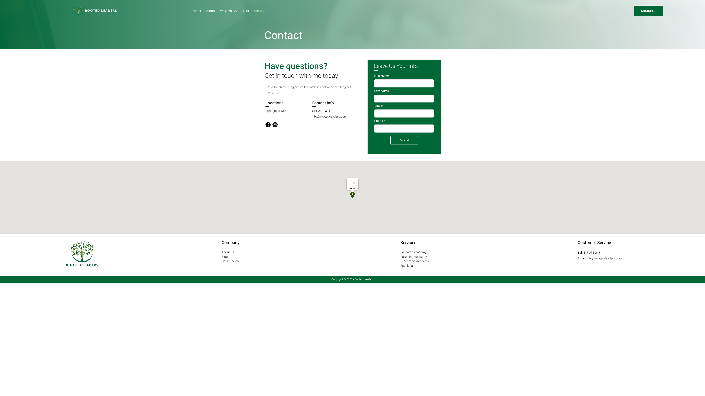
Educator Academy (413, 252)
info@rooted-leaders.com (329, 116)
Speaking (406, 265)
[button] (228, 11)
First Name (381, 75)
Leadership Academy (414, 261)
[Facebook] (268, 124)
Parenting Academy (413, 256)
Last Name (381, 90)
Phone (378, 120)
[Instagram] (275, 124)
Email (378, 105)
